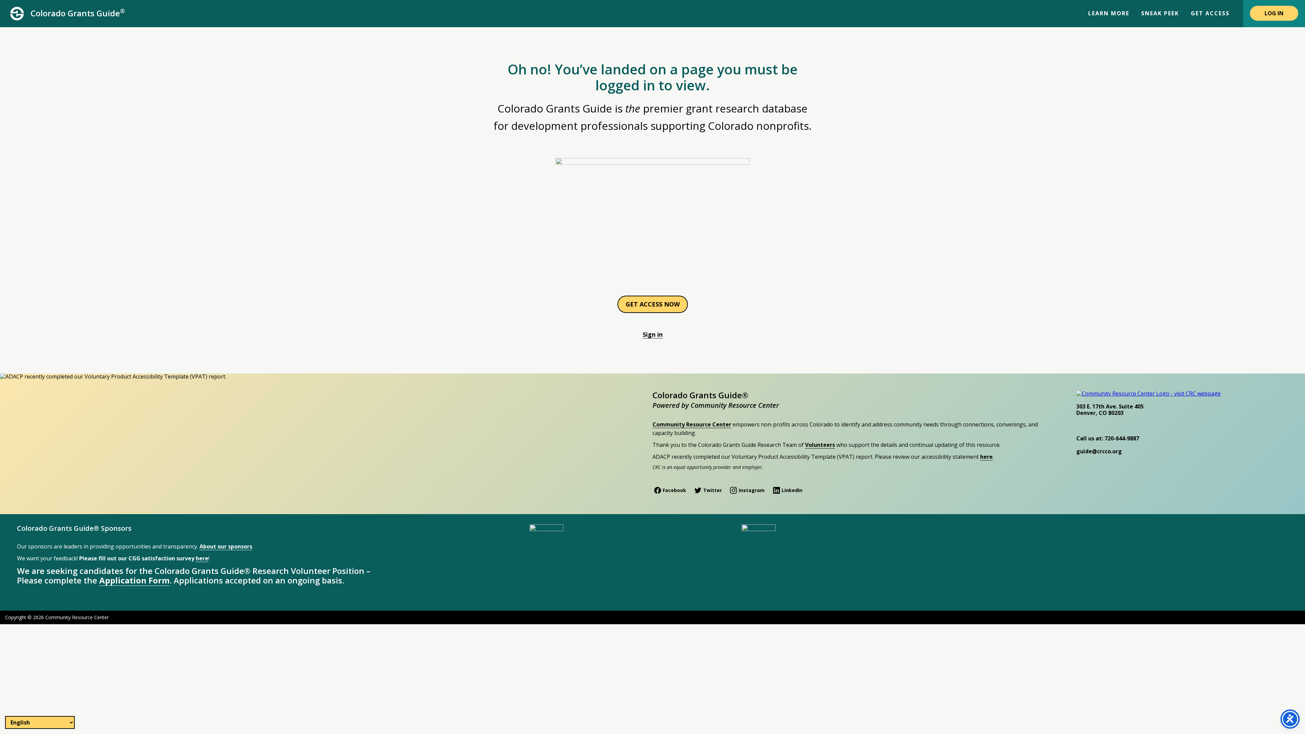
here (986, 456)
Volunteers (820, 445)
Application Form (134, 580)
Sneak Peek (1160, 13)
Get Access (1210, 13)
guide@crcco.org (1099, 451)
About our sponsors (225, 546)
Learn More (1108, 13)
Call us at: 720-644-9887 (1107, 438)
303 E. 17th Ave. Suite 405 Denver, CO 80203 (1110, 409)
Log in (1274, 13)
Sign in (653, 334)
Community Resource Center (691, 424)
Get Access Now (653, 304)
